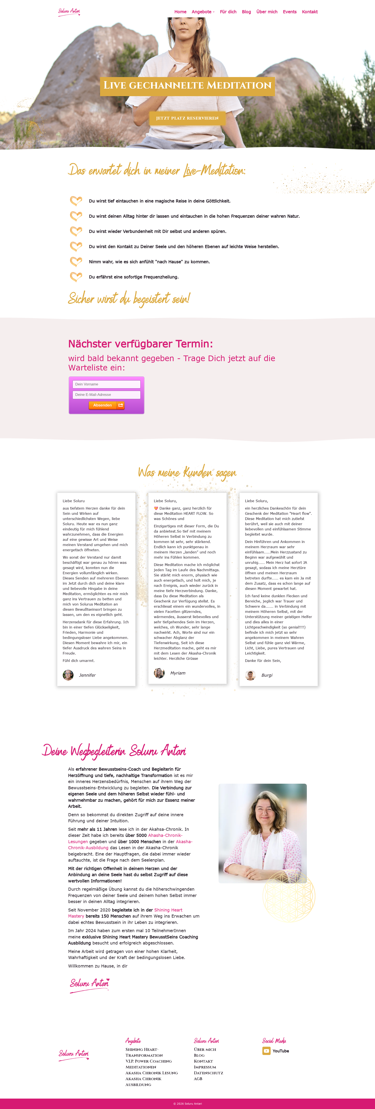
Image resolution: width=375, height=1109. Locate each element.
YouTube (281, 1050)
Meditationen (141, 1067)
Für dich (228, 11)
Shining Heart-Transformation (144, 1052)
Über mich (267, 11)
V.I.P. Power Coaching (149, 1061)
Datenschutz (208, 1073)
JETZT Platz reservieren (187, 118)
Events (290, 11)
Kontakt (310, 11)
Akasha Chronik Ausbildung (143, 1082)
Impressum (205, 1067)
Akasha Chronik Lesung (152, 1073)
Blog (246, 11)
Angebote (201, 11)
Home (180, 11)
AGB (198, 1079)
